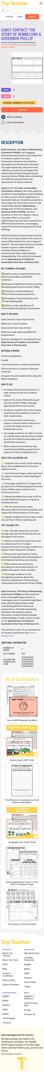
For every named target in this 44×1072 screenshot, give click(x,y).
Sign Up (32, 16)
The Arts (6, 1022)
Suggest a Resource (29, 997)
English (27, 964)
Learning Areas (14, 42)
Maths (27, 969)
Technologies (8, 1018)
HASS (24, 42)
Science (28, 978)
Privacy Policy (8, 980)
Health (5, 1014)
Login (19, 16)
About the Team (10, 960)
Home (3, 42)
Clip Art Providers (10, 984)
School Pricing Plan (30, 1004)
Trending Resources (29, 959)
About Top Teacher (7, 954)
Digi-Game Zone (31, 953)
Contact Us (29, 1014)
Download (22, 109)
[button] (11, 117)
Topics (27, 986)
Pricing (9, 16)
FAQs (4, 964)
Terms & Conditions (7, 974)
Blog (4, 969)
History (31, 42)
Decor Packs (30, 982)
